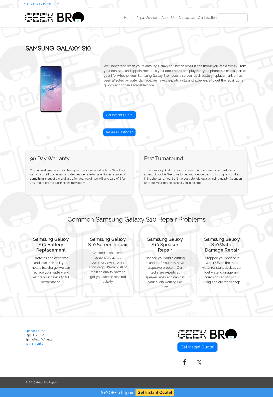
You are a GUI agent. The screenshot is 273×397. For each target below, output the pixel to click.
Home (128, 18)
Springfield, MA (32, 4)
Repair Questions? (119, 132)
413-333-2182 (50, 4)
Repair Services (147, 18)
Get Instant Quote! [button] (119, 115)
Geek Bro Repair (46, 382)
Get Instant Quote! (233, 18)
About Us (168, 18)
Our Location (207, 18)
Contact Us (186, 18)
